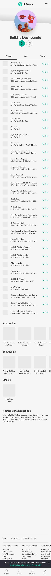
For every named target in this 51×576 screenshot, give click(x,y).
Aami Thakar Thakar (18, 95)
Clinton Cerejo (25, 145)
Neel (17, 281)
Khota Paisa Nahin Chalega (21, 303)
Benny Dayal (24, 257)
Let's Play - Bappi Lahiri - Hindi (24, 343)
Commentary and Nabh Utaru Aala (24, 183)
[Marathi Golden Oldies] (40, 333)
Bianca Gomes (36, 145)
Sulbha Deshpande (25, 37)
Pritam (5, 556)
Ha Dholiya (15, 199)
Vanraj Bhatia (15, 313)
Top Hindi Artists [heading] (10, 546)
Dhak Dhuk (15, 127)
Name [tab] (42, 56)
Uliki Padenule (16, 263)
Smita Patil (14, 201)
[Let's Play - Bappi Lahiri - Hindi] (24, 333)
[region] (25, 538)
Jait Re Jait (24, 371)
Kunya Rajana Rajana (18, 159)
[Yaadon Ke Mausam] (9, 362)
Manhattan (15, 143)
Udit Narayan (7, 558)
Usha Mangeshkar (28, 177)
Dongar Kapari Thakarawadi (21, 191)
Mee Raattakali (16, 87)
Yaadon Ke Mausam (9, 371)
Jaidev (13, 153)
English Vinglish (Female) (20, 71)
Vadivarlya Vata (16, 207)
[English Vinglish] (40, 362)
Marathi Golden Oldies (40, 343)
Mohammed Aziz (17, 241)
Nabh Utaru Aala (17, 111)
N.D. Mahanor (15, 185)
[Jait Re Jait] (24, 362)
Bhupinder (19, 153)
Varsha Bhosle (25, 161)
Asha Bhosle (32, 81)
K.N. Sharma (29, 305)
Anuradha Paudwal (31, 153)
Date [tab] (25, 56)
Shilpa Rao (24, 73)
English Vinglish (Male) (19, 135)
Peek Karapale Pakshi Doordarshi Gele (25, 215)
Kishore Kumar (8, 552)
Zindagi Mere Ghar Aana (20, 151)
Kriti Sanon (26, 549)
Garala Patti (15, 103)
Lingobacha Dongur (18, 167)
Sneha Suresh (25, 105)
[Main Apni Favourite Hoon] (9, 333)
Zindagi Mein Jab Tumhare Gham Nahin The (27, 295)
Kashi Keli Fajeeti (17, 279)
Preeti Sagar (20, 305)
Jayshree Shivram (28, 233)
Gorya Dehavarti (17, 175)
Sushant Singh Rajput (29, 554)
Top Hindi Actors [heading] (29, 546)
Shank (13, 281)
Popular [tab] (8, 56)
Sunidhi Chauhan (26, 65)
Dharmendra (26, 556)
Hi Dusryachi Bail (17, 223)
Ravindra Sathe (33, 97)
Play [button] (22, 43)
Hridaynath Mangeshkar (19, 81)
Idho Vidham (15, 287)
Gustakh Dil (15, 119)
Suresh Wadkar (16, 233)
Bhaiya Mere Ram (17, 239)
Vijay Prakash (35, 105)
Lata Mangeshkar (34, 89)
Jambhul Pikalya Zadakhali (21, 79)
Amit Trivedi (15, 65)
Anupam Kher (27, 552)
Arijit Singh (6, 549)
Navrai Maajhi (16, 63)
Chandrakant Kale (28, 169)
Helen (24, 558)
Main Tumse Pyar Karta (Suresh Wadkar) (26, 231)
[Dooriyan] (9, 390)
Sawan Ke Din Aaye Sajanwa (21, 311)
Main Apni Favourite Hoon (9, 343)
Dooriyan (9, 399)
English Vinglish (40, 371)
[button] (29, 43)
